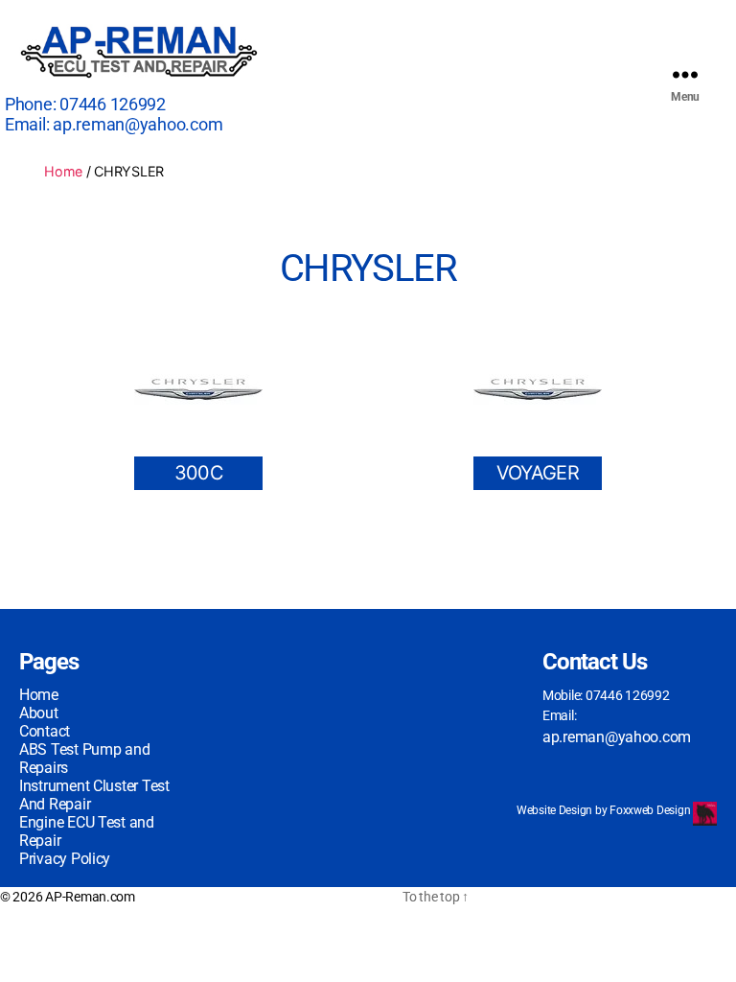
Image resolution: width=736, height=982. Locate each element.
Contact (44, 731)
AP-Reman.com (90, 896)
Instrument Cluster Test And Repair (94, 795)
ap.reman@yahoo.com (137, 124)
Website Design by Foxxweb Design (605, 810)
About (38, 713)
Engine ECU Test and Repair (86, 831)
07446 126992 (112, 104)
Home (63, 171)
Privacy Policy (64, 859)
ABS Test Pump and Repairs (84, 758)
